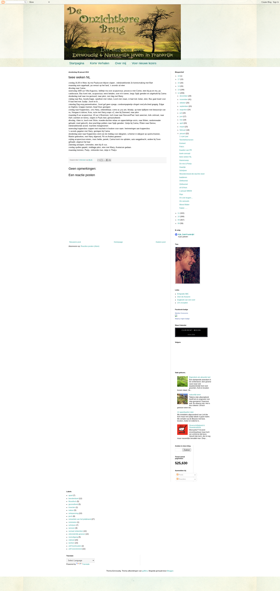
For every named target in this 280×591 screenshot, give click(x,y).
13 (179, 90)
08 (179, 223)
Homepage (118, 242)
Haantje (182, 167)
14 (179, 86)
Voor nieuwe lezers (144, 63)
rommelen (73, 522)
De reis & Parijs (185, 164)
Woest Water (184, 205)
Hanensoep (184, 160)
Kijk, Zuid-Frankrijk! (186, 234)
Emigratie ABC (183, 294)
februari (183, 130)
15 (179, 83)
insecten (72, 507)
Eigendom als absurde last (199, 377)
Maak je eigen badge (182, 319)
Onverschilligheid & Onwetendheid (197, 426)
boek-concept (184, 153)
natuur (71, 510)
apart (71, 495)
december (184, 96)
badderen (183, 177)
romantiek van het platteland (80, 519)
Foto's (181, 147)
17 (179, 79)
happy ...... (183, 208)
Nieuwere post (75, 242)
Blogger (170, 571)
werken (71, 543)
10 (179, 217)
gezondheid (73, 504)
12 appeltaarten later (185, 412)
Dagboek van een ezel (186, 300)
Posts (180, 475)
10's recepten (182, 303)
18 (179, 76)
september (184, 106)
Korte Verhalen (99, 63)
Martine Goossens (181, 313)
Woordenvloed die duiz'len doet (191, 174)
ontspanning (73, 513)
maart (182, 127)
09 (179, 220)
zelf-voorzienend (75, 549)
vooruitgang (73, 537)
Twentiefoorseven (186, 140)
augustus (183, 110)
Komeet (182, 143)
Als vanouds (184, 201)
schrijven (72, 525)
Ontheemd (183, 181)
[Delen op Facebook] (107, 160)
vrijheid (71, 540)
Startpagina (76, 63)
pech (70, 516)
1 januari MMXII (185, 191)
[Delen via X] (104, 160)
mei (181, 120)
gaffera (145, 571)
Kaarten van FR (185, 150)
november (184, 99)
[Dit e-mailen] (98, 160)
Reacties (182, 479)
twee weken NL (185, 157)
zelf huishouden (75, 546)
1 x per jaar (183, 136)
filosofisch (72, 501)
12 (179, 93)
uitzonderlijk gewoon (77, 534)
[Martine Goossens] (176, 316)
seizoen (72, 528)
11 (179, 213)
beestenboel (73, 499)
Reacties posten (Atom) (90, 246)
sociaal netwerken (76, 531)
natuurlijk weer (195, 395)
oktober (183, 103)
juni (181, 116)
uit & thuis (183, 188)
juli (181, 113)
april (182, 123)
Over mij (120, 63)
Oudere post (161, 242)
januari (183, 134)
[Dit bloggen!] (101, 160)
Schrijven (183, 171)
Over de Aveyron (183, 297)
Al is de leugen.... (186, 198)
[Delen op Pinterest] (109, 160)
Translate (86, 564)
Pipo (181, 194)
